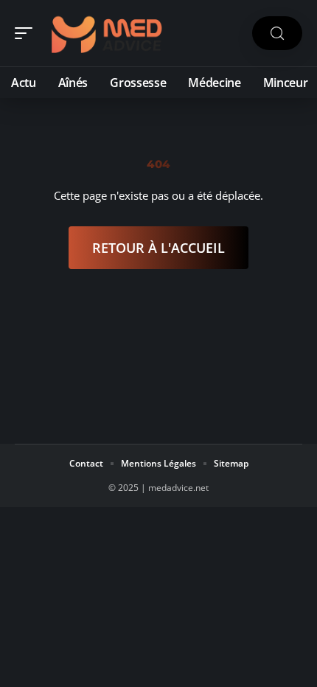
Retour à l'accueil (158, 248)
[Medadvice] (106, 33)
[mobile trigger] (27, 33)
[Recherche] (277, 33)
